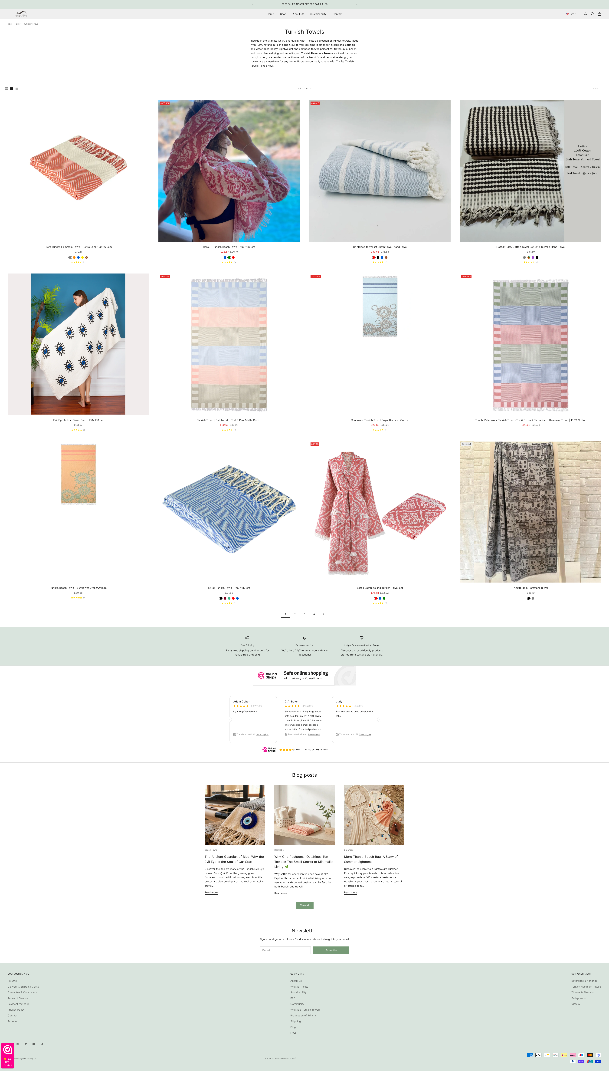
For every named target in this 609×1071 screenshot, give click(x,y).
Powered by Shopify (288, 1058)
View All (576, 1003)
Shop (283, 14)
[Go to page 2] (323, 614)
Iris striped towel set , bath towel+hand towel (380, 246)
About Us (298, 14)
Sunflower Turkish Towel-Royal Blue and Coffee (380, 420)
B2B (292, 998)
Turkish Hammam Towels (586, 986)
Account (13, 1021)
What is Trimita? (300, 986)
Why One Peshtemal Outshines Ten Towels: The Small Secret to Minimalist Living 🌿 (304, 862)
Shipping (295, 1021)
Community (297, 1003)
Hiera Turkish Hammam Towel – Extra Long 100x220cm (78, 246)
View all (304, 905)
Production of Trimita (303, 1015)
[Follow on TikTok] (42, 1044)
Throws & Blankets (582, 992)
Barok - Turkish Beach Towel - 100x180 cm (229, 246)
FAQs (293, 1032)
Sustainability (318, 14)
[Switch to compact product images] (17, 88)
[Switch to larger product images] (6, 88)
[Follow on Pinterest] (25, 1044)
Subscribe (331, 950)
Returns (12, 980)
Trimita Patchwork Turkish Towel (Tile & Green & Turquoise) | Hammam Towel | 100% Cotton (530, 420)
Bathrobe (279, 850)
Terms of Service (18, 998)
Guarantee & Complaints (22, 992)
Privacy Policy (16, 1009)
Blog (293, 1027)
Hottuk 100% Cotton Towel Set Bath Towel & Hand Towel (530, 246)
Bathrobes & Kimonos (584, 980)
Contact (337, 14)
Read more (211, 892)
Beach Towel (211, 850)
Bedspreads (578, 998)
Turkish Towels (31, 24)
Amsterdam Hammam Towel (531, 587)
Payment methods (18, 1003)
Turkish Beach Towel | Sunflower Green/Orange (78, 587)
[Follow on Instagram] (17, 1044)
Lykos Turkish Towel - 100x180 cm (229, 587)
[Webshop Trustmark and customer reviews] (304, 675)
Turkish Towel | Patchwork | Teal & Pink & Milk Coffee (229, 420)
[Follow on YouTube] (34, 1044)
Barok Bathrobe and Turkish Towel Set (380, 587)
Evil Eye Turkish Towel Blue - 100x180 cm (78, 420)
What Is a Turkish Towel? (305, 1009)
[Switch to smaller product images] (11, 88)
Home (270, 14)
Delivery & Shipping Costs (23, 986)
